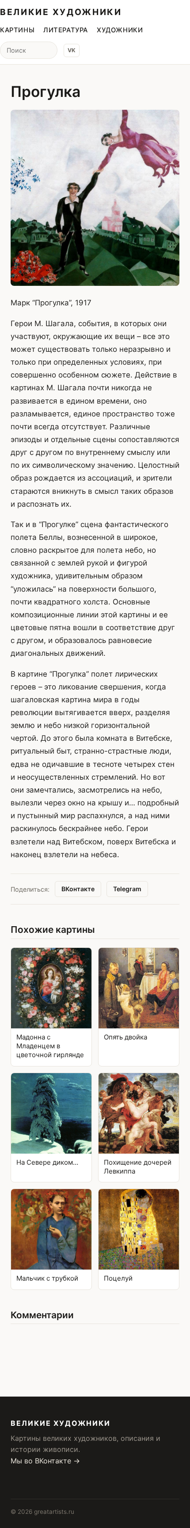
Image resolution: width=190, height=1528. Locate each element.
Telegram (127, 889)
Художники (120, 30)
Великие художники (61, 12)
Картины (17, 30)
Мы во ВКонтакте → (45, 1460)
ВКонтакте (78, 889)
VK (72, 50)
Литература (65, 30)
